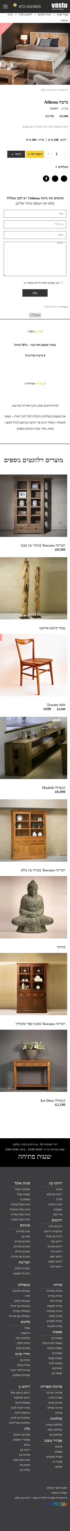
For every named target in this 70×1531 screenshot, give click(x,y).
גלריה (59, 1199)
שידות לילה (56, 1301)
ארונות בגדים (55, 1402)
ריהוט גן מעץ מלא (20, 1392)
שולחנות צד (55, 1434)
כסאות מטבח (55, 1358)
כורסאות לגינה (22, 1412)
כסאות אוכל (23, 1194)
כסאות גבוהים (54, 1348)
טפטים (58, 1451)
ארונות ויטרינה (54, 1392)
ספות (27, 1328)
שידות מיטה (23, 1365)
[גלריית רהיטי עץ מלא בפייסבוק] (45, 177)
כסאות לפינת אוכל (52, 1343)
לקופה (17, 154)
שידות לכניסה (54, 1326)
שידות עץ (25, 1469)
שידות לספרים (54, 1321)
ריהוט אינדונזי (54, 1246)
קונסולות (24, 1285)
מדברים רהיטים (21, 1434)
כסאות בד (57, 1353)
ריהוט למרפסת (22, 1397)
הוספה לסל (36, 154)
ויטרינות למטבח (21, 1273)
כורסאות (25, 1333)
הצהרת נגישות (59, 1492)
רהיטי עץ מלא (54, 1194)
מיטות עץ (25, 1360)
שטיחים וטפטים (21, 1375)
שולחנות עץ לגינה (20, 1417)
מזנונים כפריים (22, 1241)
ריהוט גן (24, 1386)
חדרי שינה (22, 1354)
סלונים (25, 1322)
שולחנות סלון (23, 1338)
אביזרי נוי (57, 1461)
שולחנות (56, 1418)
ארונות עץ (24, 1454)
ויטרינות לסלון (22, 1268)
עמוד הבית (62, 14)
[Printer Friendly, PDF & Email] (35, 316)
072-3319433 (30, 6)
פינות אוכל (22, 1183)
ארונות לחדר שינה (20, 1370)
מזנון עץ (25, 1236)
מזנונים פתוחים (22, 1246)
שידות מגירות (55, 1295)
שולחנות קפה (55, 1429)
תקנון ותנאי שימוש (57, 1487)
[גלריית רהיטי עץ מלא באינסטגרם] (54, 177)
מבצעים (58, 1209)
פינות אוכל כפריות (20, 1214)
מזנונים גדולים (22, 1251)
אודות (59, 1189)
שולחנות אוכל (22, 1189)
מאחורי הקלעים (21, 1439)
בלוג (27, 1429)
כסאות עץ (56, 1338)
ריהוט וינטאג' (55, 1261)
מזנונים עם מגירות (20, 1256)
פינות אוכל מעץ (21, 1459)
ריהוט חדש (56, 1266)
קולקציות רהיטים (53, 1231)
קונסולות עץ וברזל (20, 1306)
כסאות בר (25, 1199)
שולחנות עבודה (54, 1424)
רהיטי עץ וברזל (54, 1236)
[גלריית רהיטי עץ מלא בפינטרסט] (63, 177)
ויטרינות (24, 1262)
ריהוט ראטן (56, 1256)
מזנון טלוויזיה (23, 1231)
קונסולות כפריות (21, 1311)
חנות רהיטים (44, 14)
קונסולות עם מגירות (19, 1316)
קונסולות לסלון (22, 1301)
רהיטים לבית (25, 14)
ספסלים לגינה (22, 1402)
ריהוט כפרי (56, 1241)
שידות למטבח (54, 1306)
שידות (58, 1285)
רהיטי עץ (55, 1183)
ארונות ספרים (54, 1407)
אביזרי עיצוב (53, 1440)
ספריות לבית (55, 1397)
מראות (58, 1446)
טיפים (27, 1444)
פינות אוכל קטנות (20, 1219)
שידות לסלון (55, 1316)
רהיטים (57, 1220)
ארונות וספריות (51, 1386)
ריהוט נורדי (56, 1251)
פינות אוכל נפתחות (20, 1209)
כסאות (57, 1332)
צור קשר (57, 1214)
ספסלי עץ (57, 1373)
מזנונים (25, 1225)
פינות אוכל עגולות (20, 1204)
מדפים (58, 1466)
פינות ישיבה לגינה (20, 1407)
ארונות (58, 1412)
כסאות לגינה (55, 1363)
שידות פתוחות (54, 1311)
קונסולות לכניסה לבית (21, 1293)
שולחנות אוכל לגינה (19, 1422)
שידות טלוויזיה (54, 1290)
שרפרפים (57, 1368)
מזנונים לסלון (23, 1348)
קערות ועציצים (54, 1456)
